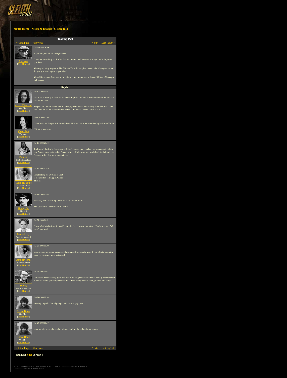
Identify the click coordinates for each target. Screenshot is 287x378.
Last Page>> (108, 42)
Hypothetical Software (78, 366)
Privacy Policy (35, 366)
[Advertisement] (57, 9)
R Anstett (23, 61)
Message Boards (42, 29)
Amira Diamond (23, 105)
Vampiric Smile (23, 182)
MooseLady (23, 234)
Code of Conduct (61, 366)
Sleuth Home (21, 29)
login (29, 354)
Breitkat (23, 157)
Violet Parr (23, 131)
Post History (23, 64)
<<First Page (22, 42)
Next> (95, 42)
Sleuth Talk (61, 29)
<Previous (37, 42)
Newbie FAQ (47, 366)
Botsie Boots (23, 311)
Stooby (23, 285)
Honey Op (23, 208)
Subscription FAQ (21, 366)
